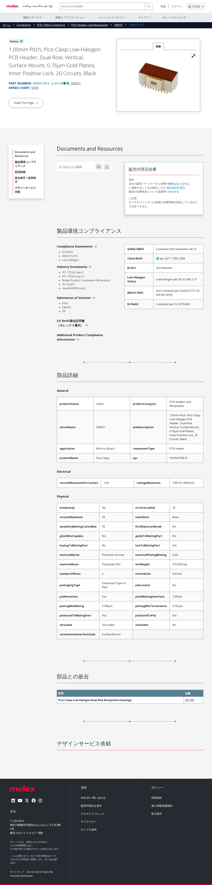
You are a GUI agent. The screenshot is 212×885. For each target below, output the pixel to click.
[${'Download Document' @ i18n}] (106, 166)
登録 (163, 6)
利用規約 (156, 798)
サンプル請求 (89, 829)
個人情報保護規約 (162, 806)
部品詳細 (20, 172)
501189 (189, 700)
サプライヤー (89, 821)
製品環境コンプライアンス (25, 164)
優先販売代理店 (175, 187)
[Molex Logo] (30, 6)
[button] (193, 55)
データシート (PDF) (70, 167)
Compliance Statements (75, 246)
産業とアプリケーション (69, 17)
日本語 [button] (196, 6)
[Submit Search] (148, 6)
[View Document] (98, 166)
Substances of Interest (74, 298)
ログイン (177, 6)
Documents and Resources (25, 154)
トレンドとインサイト (111, 17)
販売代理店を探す (91, 806)
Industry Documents (72, 267)
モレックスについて (174, 17)
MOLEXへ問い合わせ (93, 798)
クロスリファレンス (93, 813)
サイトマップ (17, 871)
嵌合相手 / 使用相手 (25, 180)
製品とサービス (32, 17)
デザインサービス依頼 (25, 190)
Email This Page (24, 103)
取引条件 (156, 813)
